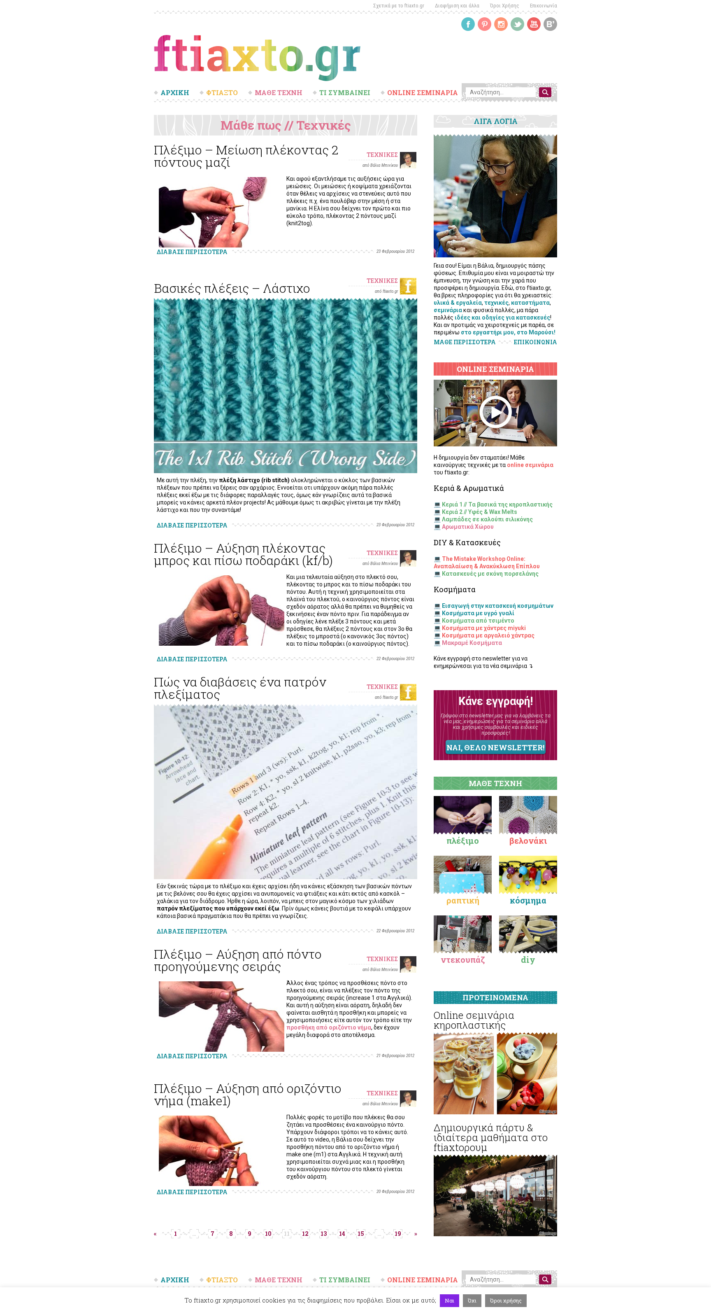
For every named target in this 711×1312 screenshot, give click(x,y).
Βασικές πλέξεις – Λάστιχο (232, 288)
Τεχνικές (382, 155)
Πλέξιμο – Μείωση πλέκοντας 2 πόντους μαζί (246, 156)
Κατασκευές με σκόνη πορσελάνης (490, 573)
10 (268, 1233)
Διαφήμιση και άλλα (457, 5)
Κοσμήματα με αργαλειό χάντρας (488, 635)
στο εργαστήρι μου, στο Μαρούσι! (508, 332)
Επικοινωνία (543, 5)
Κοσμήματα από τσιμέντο (478, 620)
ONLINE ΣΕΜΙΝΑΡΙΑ (422, 92)
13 (324, 1233)
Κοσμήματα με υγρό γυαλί (478, 613)
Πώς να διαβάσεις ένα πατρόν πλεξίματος (240, 688)
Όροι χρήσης (506, 1300)
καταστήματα (530, 302)
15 (361, 1233)
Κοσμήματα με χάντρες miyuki (484, 628)
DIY (528, 959)
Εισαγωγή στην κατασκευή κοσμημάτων (497, 605)
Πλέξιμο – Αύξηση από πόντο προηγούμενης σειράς (238, 960)
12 (305, 1233)
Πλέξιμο (462, 840)
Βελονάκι (528, 840)
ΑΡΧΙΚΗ (174, 92)
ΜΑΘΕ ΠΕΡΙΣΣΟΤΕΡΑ (465, 342)
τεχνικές (496, 302)
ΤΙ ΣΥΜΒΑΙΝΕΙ (344, 92)
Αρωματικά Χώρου (468, 526)
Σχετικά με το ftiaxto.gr (398, 5)
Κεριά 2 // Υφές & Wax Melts (479, 512)
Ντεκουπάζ (463, 959)
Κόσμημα (528, 900)
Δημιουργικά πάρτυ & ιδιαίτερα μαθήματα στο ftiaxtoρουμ (491, 1137)
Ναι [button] (449, 1300)
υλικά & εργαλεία (458, 302)
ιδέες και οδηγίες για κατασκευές (502, 317)
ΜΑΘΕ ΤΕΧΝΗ (278, 92)
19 (398, 1233)
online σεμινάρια (530, 465)
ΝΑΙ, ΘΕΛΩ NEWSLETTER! (495, 747)
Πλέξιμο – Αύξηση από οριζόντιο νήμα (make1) (248, 1094)
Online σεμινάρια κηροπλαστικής (474, 1020)
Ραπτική (462, 900)
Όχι (472, 1300)
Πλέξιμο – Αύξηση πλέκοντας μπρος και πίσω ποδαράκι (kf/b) (243, 554)
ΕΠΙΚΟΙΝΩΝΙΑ (535, 342)
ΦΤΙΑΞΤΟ (222, 92)
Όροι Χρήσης (504, 5)
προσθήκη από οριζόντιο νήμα (328, 1027)
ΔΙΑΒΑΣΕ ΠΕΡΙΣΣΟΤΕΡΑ (192, 252)
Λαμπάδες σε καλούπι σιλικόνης (487, 519)
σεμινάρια (448, 310)
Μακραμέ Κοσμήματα (472, 643)
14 (342, 1233)
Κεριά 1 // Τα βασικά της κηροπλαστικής (497, 504)
